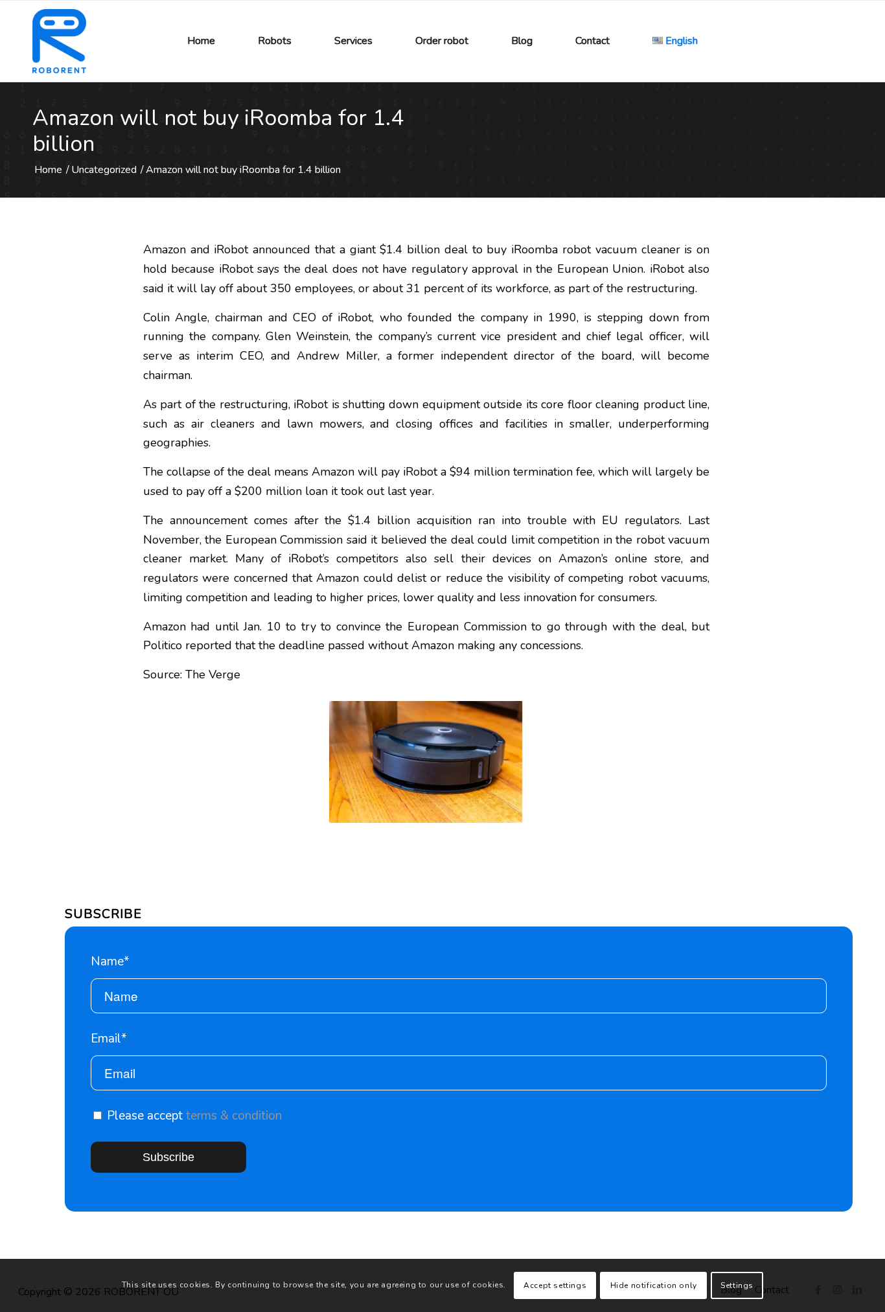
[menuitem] (201, 41)
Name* (110, 961)
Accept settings (554, 1285)
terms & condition (234, 1115)
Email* (109, 1038)
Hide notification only (653, 1285)
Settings (736, 1285)
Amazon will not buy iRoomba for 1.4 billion (218, 131)
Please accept (193, 1115)
